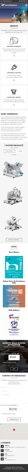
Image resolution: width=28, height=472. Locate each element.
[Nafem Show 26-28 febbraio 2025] (14, 307)
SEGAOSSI (14, 154)
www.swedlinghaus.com (10, 459)
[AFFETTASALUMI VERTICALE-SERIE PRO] (13, 209)
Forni (20, 151)
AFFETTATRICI (9, 151)
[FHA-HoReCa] (14, 336)
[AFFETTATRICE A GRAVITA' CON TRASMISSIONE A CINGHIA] (13, 235)
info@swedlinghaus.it (7, 1)
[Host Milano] (14, 278)
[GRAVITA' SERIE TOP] (13, 182)
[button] (12, 21)
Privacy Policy (15, 468)
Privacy (15, 354)
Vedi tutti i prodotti (14, 239)
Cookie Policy (22, 468)
